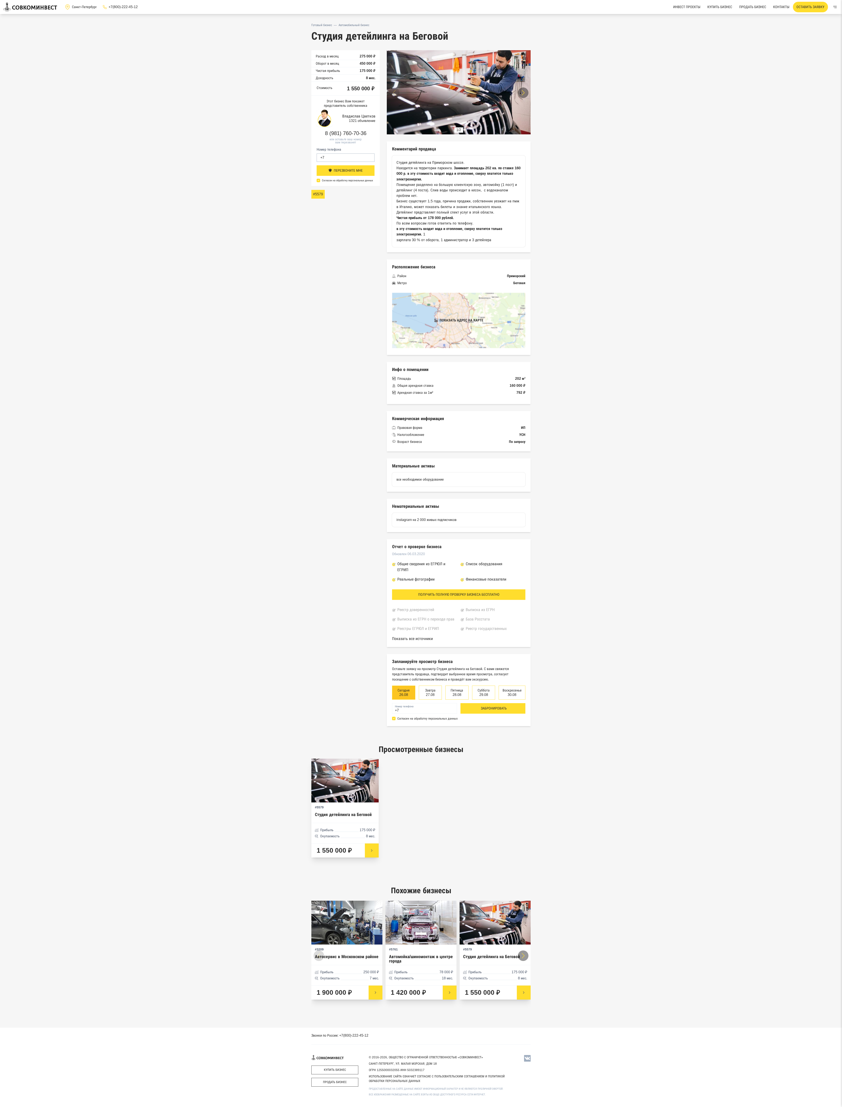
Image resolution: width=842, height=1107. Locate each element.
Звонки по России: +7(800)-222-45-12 (339, 1035)
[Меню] (835, 7)
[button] (523, 92)
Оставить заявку (810, 7)
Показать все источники (412, 638)
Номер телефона (329, 149)
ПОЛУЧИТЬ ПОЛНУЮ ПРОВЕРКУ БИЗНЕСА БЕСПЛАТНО (458, 594)
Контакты (781, 7)
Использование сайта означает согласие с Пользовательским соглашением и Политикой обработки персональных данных (437, 1079)
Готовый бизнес (321, 25)
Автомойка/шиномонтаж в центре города (421, 958)
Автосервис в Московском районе (346, 956)
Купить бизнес (719, 7)
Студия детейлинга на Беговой (343, 814)
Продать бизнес (752, 7)
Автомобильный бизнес (354, 25)
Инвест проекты (686, 7)
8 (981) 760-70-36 (345, 133)
